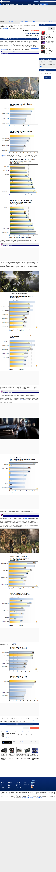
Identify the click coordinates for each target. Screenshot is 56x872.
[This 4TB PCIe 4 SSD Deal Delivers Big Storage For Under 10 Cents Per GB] (43, 52)
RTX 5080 (51, 61)
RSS (34, 787)
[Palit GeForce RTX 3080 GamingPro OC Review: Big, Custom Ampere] (20, 750)
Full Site (2, 787)
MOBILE (16, 4)
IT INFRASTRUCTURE (23, 4)
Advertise (18, 782)
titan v (30, 731)
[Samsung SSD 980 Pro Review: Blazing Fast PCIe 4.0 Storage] (12, 750)
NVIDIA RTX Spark (51, 21)
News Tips (18, 784)
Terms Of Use (39, 797)
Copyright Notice (31, 797)
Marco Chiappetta (10, 733)
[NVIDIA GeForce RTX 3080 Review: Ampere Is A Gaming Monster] (27, 750)
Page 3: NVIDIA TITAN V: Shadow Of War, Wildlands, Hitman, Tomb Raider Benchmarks (16, 38)
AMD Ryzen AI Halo (35, 21)
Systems (10, 782)
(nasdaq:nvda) (26, 731)
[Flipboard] (37, 2)
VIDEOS (33, 4)
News (2, 784)
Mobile (9, 784)
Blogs (2, 785)
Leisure (9, 787)
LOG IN (22, 1)
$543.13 (36, 35)
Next (31, 723)
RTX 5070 (43, 64)
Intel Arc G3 (43, 21)
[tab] (44, 28)
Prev (8, 723)
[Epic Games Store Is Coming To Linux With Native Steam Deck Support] (43, 42)
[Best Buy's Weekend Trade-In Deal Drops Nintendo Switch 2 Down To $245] (43, 33)
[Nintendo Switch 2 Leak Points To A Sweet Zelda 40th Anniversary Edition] (43, 47)
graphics (7, 731)
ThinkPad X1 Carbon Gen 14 (12, 21)
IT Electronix (28, 35)
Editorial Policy (26, 784)
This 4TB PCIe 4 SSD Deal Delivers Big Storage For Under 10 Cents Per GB (50, 51)
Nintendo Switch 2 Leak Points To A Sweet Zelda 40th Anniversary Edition (49, 47)
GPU (11, 731)
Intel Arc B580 (43, 61)
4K (11, 45)
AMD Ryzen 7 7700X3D (24, 21)
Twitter (34, 782)
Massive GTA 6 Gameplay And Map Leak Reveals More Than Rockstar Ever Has (49, 37)
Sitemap (2, 788)
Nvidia (4, 731)
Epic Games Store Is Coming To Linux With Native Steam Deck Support (50, 42)
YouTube (35, 785)
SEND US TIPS (29, 1)
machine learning (19, 731)
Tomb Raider (26, 518)
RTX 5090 (43, 62)
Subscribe (45, 4)
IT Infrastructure (11, 785)
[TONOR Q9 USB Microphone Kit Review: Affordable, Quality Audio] (35, 750)
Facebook (35, 783)
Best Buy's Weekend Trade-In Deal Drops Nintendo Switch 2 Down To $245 (50, 32)
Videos (9, 788)
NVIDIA (3, 155)
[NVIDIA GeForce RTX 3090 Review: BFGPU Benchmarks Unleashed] (4, 750)
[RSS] (38, 2)
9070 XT (50, 62)
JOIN (25, 1)
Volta (13, 731)
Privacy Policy (18, 787)
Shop (41, 4)
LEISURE (29, 4)
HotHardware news (25, 741)
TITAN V (14, 643)
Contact (17, 785)
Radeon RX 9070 (52, 64)
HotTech (17, 788)
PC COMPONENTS (5, 4)
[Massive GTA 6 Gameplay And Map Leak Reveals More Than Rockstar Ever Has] (43, 37)
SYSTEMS (12, 4)
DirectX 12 (22, 399)
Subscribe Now (47, 77)
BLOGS (37, 4)
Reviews (2, 782)
